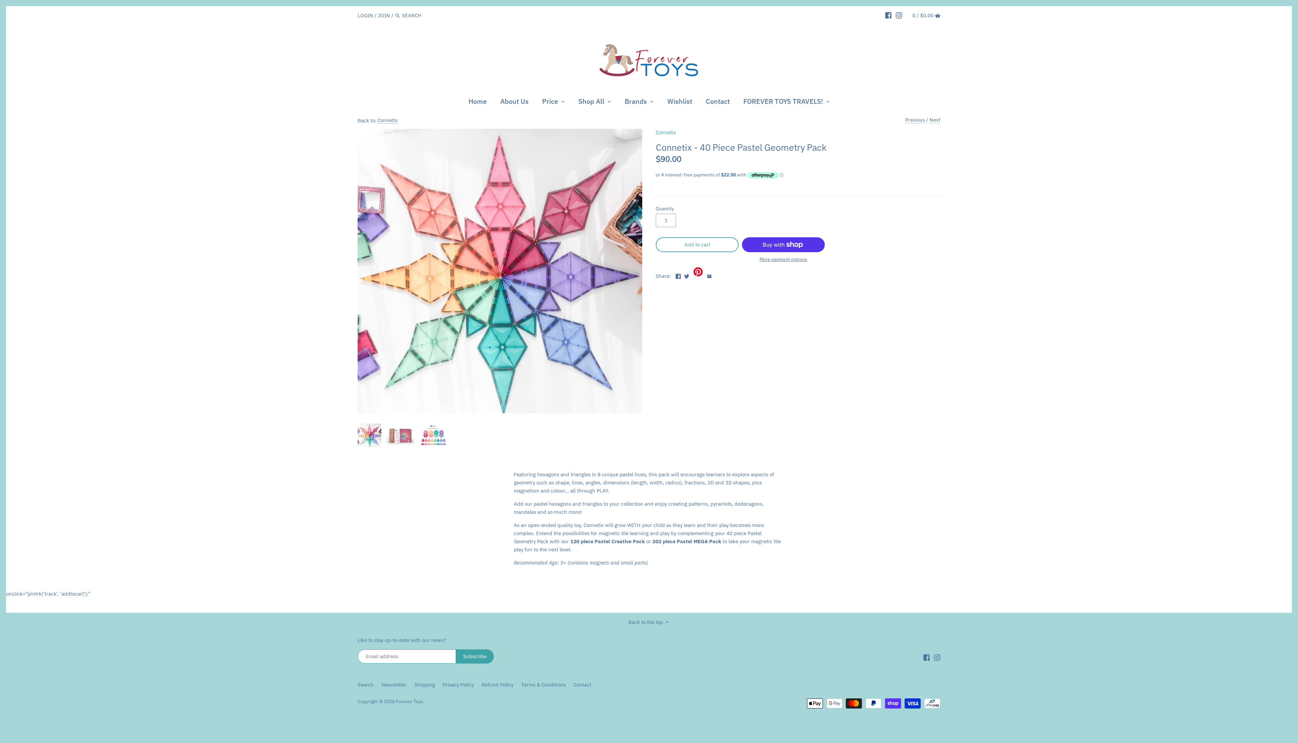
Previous (915, 120)
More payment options (783, 259)
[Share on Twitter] (686, 275)
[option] (369, 435)
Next (935, 120)
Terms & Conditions (543, 684)
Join (384, 15)
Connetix (388, 120)
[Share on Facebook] (678, 275)
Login (365, 15)
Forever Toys (409, 701)
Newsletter (395, 684)
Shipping (424, 684)
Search (366, 684)
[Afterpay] (932, 703)
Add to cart (697, 244)
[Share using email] (709, 275)
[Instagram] (899, 15)
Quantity (665, 208)
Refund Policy (497, 684)
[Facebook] (888, 15)
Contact (582, 684)
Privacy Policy (458, 684)
